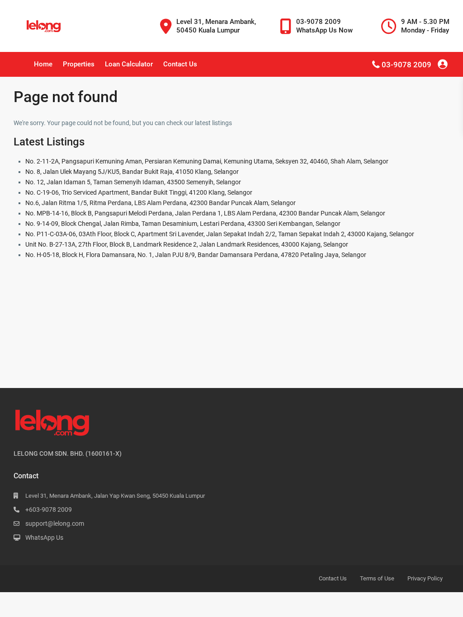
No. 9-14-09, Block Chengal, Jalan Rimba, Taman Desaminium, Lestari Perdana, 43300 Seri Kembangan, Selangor (182, 223)
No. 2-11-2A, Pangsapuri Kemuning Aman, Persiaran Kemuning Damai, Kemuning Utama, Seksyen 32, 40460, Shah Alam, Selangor (206, 161)
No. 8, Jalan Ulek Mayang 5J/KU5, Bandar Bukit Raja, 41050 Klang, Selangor (132, 171)
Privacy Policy (425, 578)
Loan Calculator (129, 64)
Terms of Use (377, 578)
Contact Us (180, 64)
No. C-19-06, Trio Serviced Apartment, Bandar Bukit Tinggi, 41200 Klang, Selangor (138, 192)
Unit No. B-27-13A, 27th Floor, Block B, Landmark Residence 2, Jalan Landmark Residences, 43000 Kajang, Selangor (186, 244)
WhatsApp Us (44, 537)
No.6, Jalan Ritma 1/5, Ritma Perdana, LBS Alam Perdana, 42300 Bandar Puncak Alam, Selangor (160, 202)
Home (43, 64)
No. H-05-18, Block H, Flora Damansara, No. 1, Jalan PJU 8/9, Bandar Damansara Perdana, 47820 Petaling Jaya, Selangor (195, 254)
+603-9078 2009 (48, 509)
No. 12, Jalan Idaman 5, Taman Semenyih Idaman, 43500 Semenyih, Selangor (133, 182)
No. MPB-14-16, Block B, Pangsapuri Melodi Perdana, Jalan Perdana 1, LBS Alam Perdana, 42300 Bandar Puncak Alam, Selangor (205, 213)
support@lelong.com (54, 523)
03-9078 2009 (406, 64)
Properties (78, 64)
